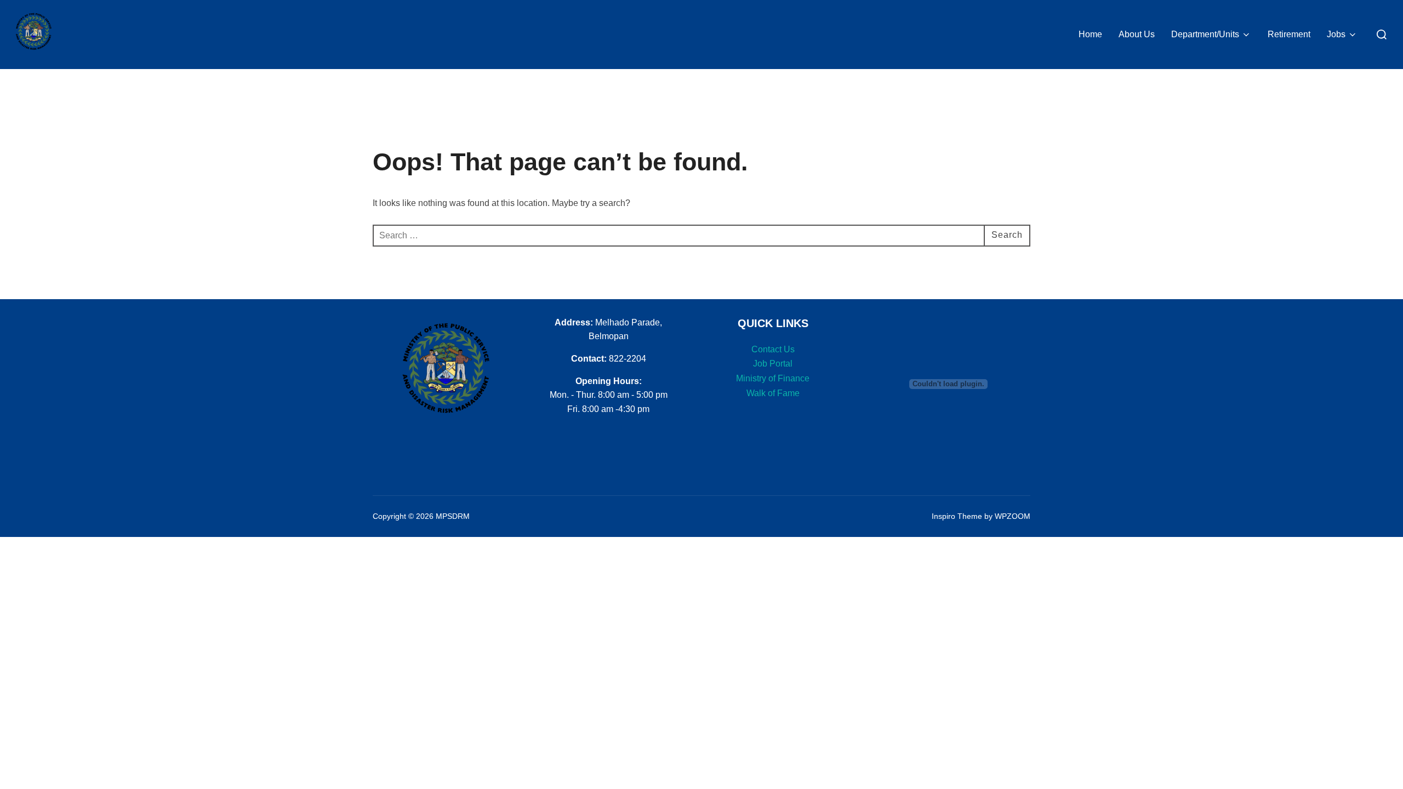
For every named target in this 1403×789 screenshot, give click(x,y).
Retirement (1289, 34)
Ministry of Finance (772, 378)
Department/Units (1205, 34)
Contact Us (773, 349)
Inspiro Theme (957, 516)
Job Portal (772, 363)
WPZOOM (1012, 516)
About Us (1137, 34)
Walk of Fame (773, 393)
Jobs (1336, 34)
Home (1090, 34)
